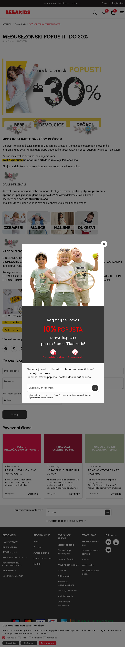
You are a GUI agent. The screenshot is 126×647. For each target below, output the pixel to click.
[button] (104, 244)
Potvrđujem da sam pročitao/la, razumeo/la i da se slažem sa (61, 396)
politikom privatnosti (41, 397)
